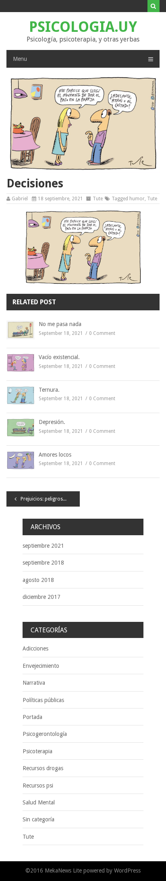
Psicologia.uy (83, 26)
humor (137, 199)
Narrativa (34, 682)
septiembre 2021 (43, 545)
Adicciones (35, 648)
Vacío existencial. (59, 357)
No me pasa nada (60, 324)
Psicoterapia (37, 751)
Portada (32, 717)
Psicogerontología (45, 734)
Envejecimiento (41, 666)
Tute (98, 199)
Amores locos (55, 454)
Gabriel (20, 199)
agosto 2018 (38, 580)
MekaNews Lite (63, 870)
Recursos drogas (43, 768)
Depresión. (52, 422)
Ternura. (49, 389)
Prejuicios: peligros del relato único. (50, 499)
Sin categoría (38, 819)
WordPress (127, 870)
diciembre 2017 (41, 597)
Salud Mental (39, 802)
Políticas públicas (43, 700)
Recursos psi (38, 785)
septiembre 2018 (43, 562)
